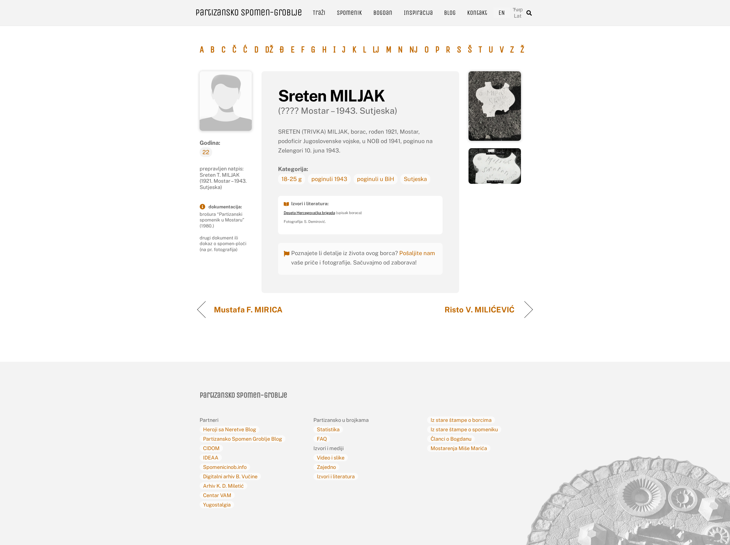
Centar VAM (217, 495)
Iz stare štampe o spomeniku (464, 429)
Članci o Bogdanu (451, 439)
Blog (450, 13)
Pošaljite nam (417, 253)
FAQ (322, 439)
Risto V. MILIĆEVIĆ (480, 309)
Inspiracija (418, 13)
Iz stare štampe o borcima (461, 420)
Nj (413, 49)
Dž (269, 49)
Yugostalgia (217, 505)
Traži (319, 13)
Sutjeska (415, 179)
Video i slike (330, 458)
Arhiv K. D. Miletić (223, 486)
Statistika (328, 429)
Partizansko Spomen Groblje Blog (242, 439)
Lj (375, 49)
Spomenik (349, 13)
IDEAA (210, 458)
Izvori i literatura (336, 476)
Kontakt (477, 13)
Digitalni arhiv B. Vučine (230, 476)
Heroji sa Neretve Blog (229, 429)
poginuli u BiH (375, 179)
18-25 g (291, 179)
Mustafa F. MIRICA (249, 309)
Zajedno (326, 467)
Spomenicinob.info (225, 467)
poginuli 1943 (329, 179)
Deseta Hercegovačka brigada (309, 213)
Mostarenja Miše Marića (459, 448)
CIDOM (211, 448)
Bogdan (382, 13)
